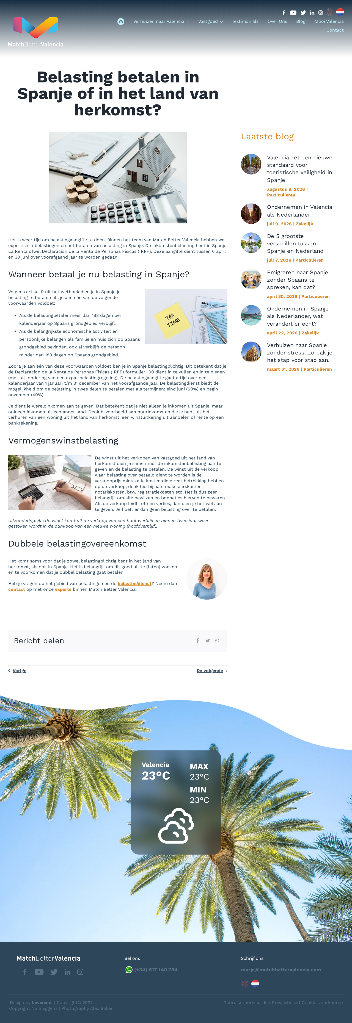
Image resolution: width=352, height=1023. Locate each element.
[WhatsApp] (217, 641)
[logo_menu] (35, 19)
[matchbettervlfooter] (44, 957)
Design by (31, 1002)
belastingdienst (135, 583)
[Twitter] (208, 641)
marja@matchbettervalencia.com (281, 969)
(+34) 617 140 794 (156, 969)
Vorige (19, 670)
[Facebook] (198, 641)
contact (16, 589)
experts (63, 589)
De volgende (210, 670)
